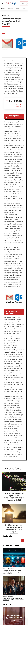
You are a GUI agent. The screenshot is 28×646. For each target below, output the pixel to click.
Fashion (5, 568)
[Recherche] (23, 3)
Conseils (12, 612)
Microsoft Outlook (10, 405)
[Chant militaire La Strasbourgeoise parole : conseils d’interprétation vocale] (14, 585)
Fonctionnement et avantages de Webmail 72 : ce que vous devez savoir (14, 618)
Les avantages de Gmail (14, 105)
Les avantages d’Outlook (14, 107)
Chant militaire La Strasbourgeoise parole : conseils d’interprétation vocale (13, 599)
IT (3, 32)
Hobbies (5, 596)
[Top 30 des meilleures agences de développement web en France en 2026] (14, 482)
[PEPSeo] (11, 3)
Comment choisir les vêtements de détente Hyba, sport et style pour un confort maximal (12, 572)
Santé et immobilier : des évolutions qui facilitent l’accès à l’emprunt (14, 528)
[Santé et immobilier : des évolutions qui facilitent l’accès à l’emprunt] (14, 513)
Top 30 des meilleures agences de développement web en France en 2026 (14, 496)
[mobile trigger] (3, 3)
